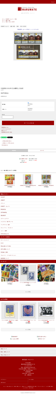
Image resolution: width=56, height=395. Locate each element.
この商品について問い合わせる (8, 143)
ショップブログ (25, 387)
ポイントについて (5, 240)
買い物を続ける (5, 145)
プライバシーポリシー (41, 386)
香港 (16, 19)
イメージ (42, 150)
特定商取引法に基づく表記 (6, 132)
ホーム (3, 19)
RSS (30, 387)
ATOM (32, 387)
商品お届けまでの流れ (6, 246)
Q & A (2, 243)
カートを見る (31, 379)
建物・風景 (8, 20)
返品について (4, 130)
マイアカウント (3, 379)
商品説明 (14, 150)
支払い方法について (10, 386)
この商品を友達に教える (6, 141)
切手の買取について (5, 249)
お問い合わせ (3, 382)
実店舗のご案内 (4, 252)
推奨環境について (5, 258)
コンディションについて (6, 129)
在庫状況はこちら (4, 127)
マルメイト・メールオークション (8, 255)
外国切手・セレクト (10, 19)
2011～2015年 (12, 21)
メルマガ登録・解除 (49, 386)
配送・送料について (17, 386)
